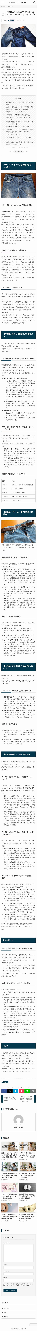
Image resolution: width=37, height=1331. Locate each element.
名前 (5, 1264)
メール (6, 1271)
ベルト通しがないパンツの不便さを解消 (21, 107)
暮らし (12, 20)
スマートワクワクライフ (18, 2)
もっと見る (18, 151)
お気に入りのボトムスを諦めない (19, 109)
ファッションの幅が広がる (17, 112)
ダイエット (7, 1308)
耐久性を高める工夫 (15, 144)
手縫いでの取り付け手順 (16, 134)
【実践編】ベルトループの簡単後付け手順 (19, 129)
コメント (6, 1243)
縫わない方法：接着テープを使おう (20, 132)
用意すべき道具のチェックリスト (19, 126)
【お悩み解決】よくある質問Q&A (17, 147)
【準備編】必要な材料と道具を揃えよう (19, 115)
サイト (5, 1277)
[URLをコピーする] (33, 1091)
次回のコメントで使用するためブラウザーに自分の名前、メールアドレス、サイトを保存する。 (19, 1284)
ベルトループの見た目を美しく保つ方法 (21, 142)
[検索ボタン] (34, 2)
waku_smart (18, 1127)
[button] (4, 1091)
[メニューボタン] (2, 2)
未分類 (6, 1316)
